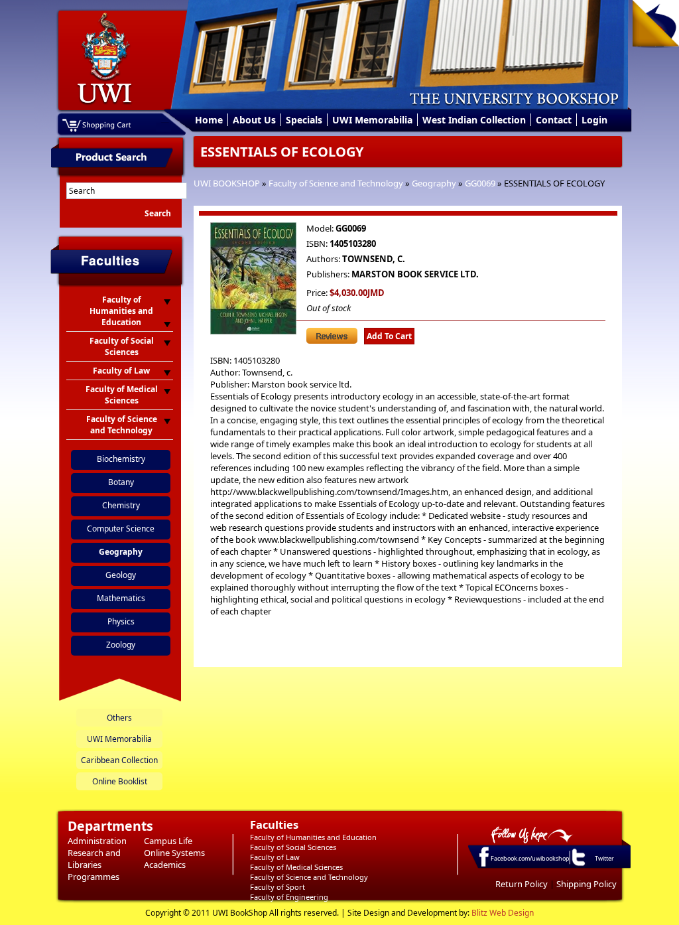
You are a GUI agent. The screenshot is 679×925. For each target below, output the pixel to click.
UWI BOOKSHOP (227, 183)
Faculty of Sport (277, 887)
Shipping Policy (586, 884)
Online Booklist (119, 781)
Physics (121, 621)
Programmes (93, 877)
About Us (254, 119)
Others (119, 717)
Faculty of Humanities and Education (313, 837)
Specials (304, 119)
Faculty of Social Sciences (293, 847)
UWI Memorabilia (372, 119)
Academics (165, 865)
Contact (554, 119)
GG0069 (480, 183)
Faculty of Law (275, 857)
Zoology (120, 644)
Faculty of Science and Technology (336, 183)
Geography (434, 183)
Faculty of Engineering (289, 897)
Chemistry (121, 505)
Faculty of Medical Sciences (296, 867)
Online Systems (174, 853)
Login (594, 119)
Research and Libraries (94, 859)
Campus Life (168, 841)
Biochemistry (121, 458)
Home (209, 119)
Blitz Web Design (502, 912)
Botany (121, 482)
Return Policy (521, 884)
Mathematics (121, 598)
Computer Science (120, 528)
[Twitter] (577, 865)
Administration (97, 841)
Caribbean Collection (119, 760)
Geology (120, 575)
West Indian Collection (474, 119)
